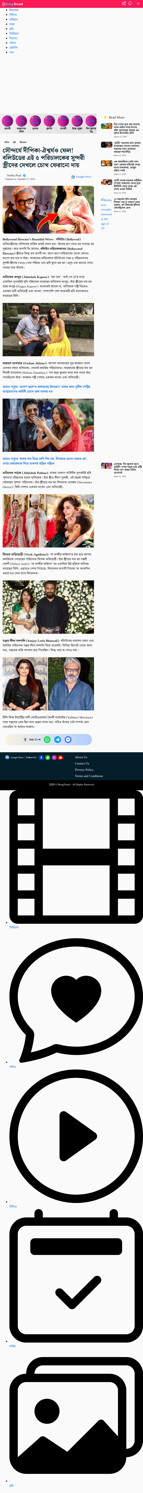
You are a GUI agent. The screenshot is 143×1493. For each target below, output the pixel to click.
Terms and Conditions (89, 776)
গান (11, 52)
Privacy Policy (84, 769)
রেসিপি (13, 47)
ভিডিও (13, 14)
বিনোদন (13, 10)
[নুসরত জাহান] (35, 121)
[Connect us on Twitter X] (54, 757)
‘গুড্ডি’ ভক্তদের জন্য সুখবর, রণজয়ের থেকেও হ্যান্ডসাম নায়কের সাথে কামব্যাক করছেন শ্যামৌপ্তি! (127, 147)
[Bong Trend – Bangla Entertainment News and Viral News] (13, 4)
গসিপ (12, 43)
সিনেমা (13, 38)
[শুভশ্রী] (63, 121)
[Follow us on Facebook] (41, 757)
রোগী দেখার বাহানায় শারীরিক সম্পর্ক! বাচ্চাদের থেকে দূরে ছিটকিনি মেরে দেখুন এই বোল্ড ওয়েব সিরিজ (128, 185)
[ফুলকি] (49, 121)
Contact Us (82, 763)
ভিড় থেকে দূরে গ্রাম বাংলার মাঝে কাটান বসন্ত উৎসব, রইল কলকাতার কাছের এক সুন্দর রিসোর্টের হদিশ (127, 129)
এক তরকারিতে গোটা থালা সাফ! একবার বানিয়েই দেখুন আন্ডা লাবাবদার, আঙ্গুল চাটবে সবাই (127, 166)
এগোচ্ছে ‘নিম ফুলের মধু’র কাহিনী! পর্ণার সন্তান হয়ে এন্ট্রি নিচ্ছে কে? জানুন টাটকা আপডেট (128, 468)
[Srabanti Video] (7, 121)
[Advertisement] (71, 84)
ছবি (11, 29)
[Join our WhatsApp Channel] (47, 757)
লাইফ (12, 1346)
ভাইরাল (13, 19)
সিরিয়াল (14, 33)
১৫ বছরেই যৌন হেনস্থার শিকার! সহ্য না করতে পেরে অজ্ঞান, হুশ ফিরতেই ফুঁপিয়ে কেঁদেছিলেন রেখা (127, 203)
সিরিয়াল (14, 927)
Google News (83, 177)
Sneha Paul (14, 175)
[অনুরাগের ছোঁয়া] (21, 121)
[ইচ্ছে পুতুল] (77, 121)
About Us (81, 757)
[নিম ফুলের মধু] (91, 121)
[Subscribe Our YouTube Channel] (60, 757)
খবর (11, 24)
